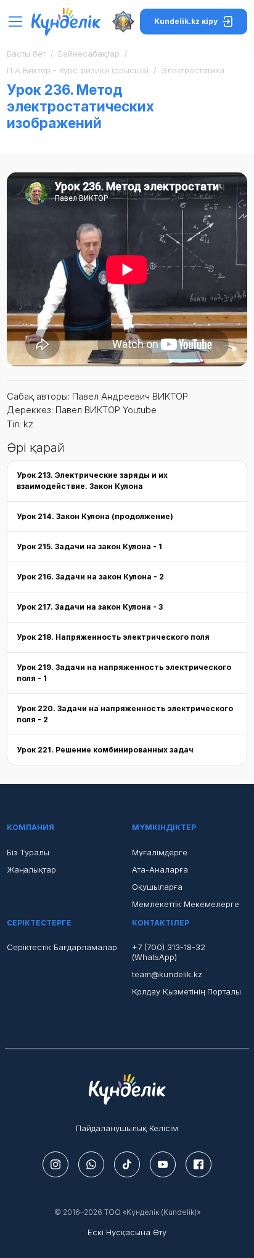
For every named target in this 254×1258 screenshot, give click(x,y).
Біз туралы (28, 852)
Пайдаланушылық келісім (127, 1128)
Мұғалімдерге (159, 852)
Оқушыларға (157, 887)
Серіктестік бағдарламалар (62, 947)
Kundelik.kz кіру (186, 21)
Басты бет (26, 53)
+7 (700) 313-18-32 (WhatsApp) (168, 952)
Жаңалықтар (31, 869)
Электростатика (192, 70)
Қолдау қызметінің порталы (186, 991)
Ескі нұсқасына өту (127, 1232)
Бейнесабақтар (89, 53)
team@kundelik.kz (167, 974)
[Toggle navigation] (19, 22)
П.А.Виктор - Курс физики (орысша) (78, 70)
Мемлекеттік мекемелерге (185, 904)
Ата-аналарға (160, 869)
